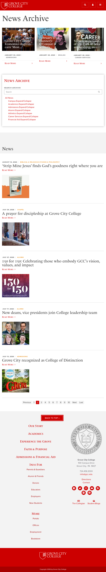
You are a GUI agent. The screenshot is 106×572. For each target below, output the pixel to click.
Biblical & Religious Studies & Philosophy (40, 162)
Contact (86, 482)
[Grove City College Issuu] (98, 488)
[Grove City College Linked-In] (90, 493)
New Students (35, 503)
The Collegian (78, 503)
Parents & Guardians (36, 469)
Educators (35, 489)
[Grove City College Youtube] (92, 488)
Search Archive (12, 88)
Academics (35, 433)
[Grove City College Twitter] (80, 488)
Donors (35, 483)
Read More (7, 170)
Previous (27, 402)
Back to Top (51, 418)
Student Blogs (94, 503)
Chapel (20, 210)
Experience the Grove (35, 441)
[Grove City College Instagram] (86, 488)
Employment (35, 532)
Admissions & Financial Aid (36, 457)
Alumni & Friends (35, 476)
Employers (35, 496)
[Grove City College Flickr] (84, 493)
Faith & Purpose (35, 449)
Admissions (22, 356)
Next (75, 402)
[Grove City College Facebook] (74, 488)
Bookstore (35, 538)
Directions (86, 479)
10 (69, 402)
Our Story (35, 426)
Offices (36, 525)
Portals (36, 518)
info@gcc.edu (86, 474)
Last (81, 402)
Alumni (20, 257)
